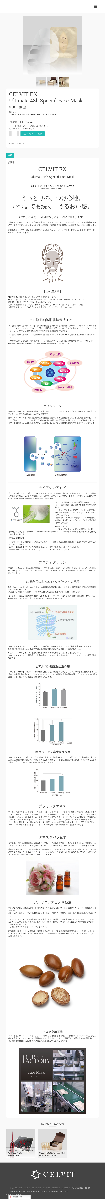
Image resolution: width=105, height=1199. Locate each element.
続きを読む (52, 1144)
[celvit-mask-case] (52, 82)
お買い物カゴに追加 (32, 134)
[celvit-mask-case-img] (64, 82)
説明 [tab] (10, 155)
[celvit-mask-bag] (52, 45)
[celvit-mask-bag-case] (41, 82)
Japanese (17, 1197)
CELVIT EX (20, 144)
